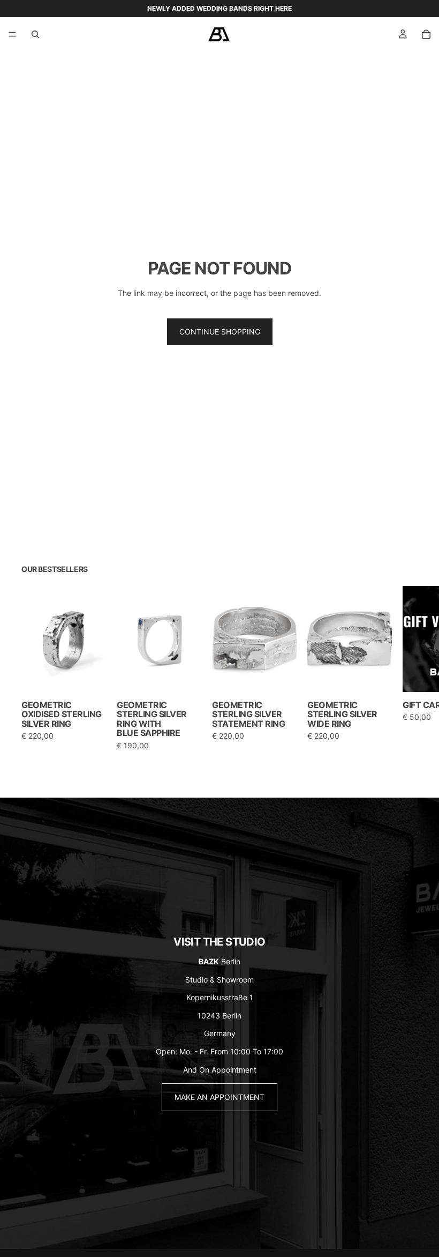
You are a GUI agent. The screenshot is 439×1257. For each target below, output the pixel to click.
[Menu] (12, 34)
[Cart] (426, 34)
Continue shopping (219, 331)
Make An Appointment (219, 1097)
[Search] (35, 34)
